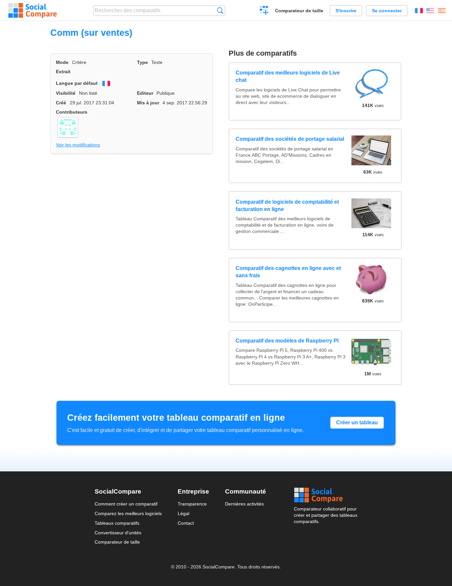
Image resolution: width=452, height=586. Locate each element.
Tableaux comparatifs (117, 523)
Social (325, 495)
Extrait (63, 71)
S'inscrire (346, 10)
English (430, 10)
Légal (183, 513)
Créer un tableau (357, 422)
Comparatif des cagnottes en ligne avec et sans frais (288, 271)
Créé (61, 102)
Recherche (220, 10)
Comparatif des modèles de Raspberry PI (287, 341)
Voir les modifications (78, 144)
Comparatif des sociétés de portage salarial (290, 139)
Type (142, 62)
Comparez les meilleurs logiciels (128, 513)
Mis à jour (148, 102)
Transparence (192, 503)
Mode (62, 62)
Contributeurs (71, 112)
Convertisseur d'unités (118, 532)
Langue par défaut (77, 83)
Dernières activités (244, 503)
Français (419, 10)
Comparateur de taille (299, 10)
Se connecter (387, 10)
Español (442, 10)
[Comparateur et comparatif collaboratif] (32, 10)
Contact (186, 523)
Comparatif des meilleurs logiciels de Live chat (288, 76)
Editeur (145, 93)
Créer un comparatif (264, 11)
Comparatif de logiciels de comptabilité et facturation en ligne (287, 205)
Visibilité (65, 93)
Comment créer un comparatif (126, 503)
